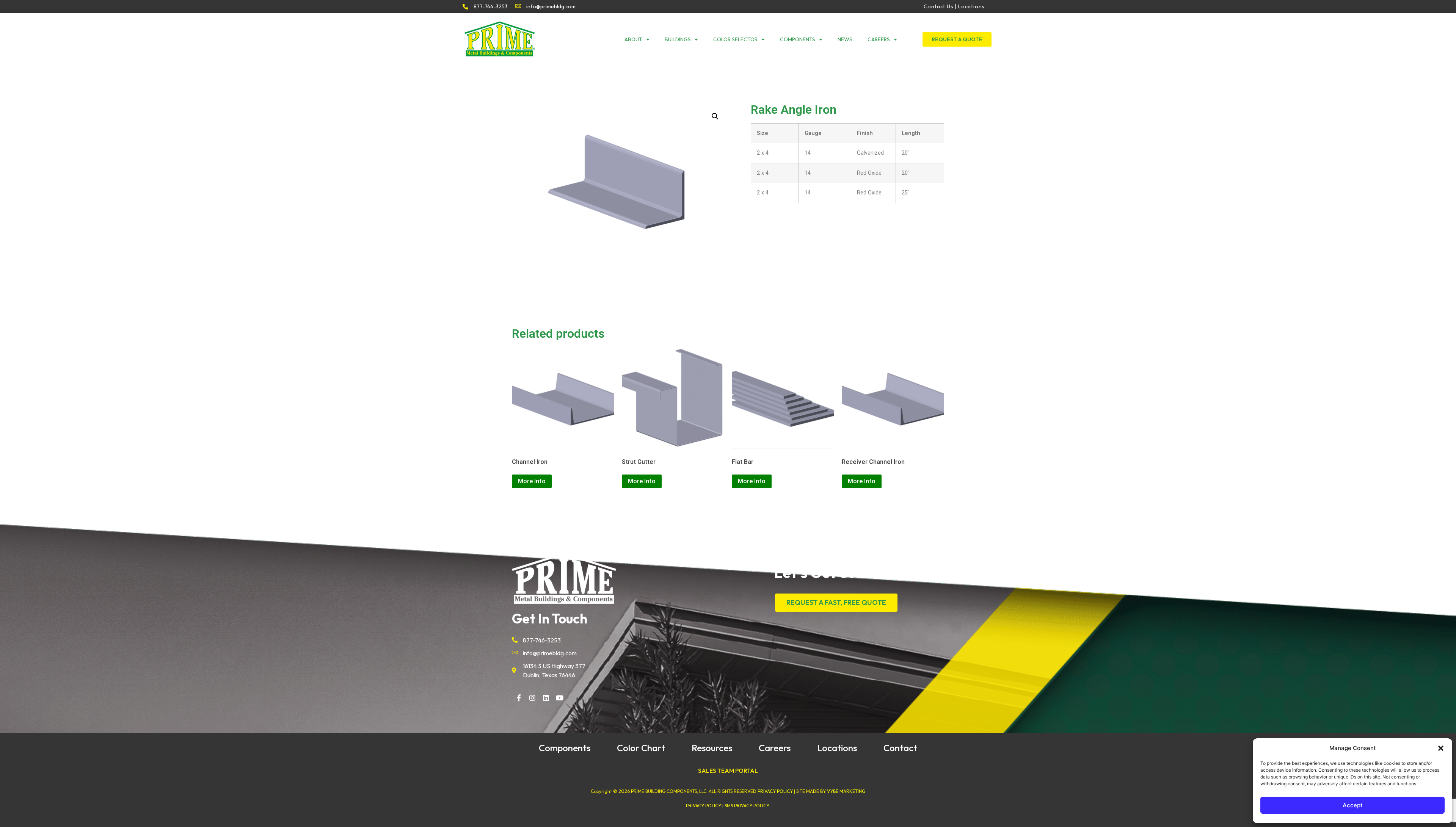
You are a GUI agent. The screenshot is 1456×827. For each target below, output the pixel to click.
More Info (532, 481)
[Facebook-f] (519, 698)
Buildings (678, 39)
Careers (879, 39)
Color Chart (641, 747)
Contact (900, 747)
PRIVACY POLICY (775, 791)
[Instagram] (532, 698)
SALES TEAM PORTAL (728, 770)
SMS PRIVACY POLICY (747, 805)
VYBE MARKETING (846, 791)
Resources (712, 747)
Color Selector (735, 39)
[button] (1441, 748)
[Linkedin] (546, 698)
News (845, 39)
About (633, 39)
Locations (837, 747)
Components (797, 39)
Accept (1353, 805)
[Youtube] (559, 698)
